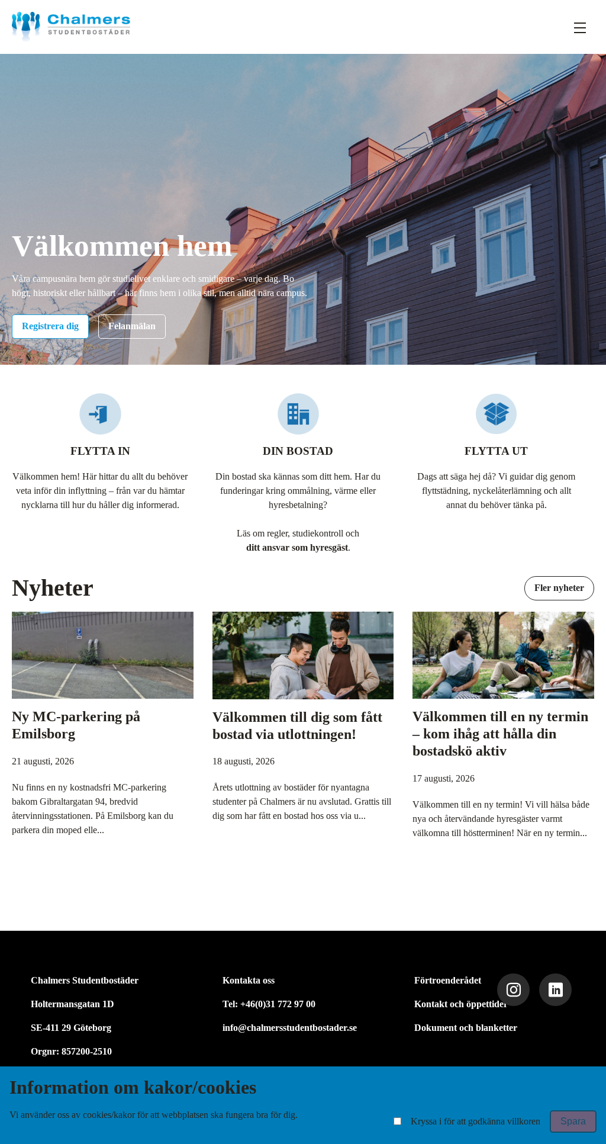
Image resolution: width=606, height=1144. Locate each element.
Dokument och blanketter (465, 1028)
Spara (573, 1121)
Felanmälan (132, 326)
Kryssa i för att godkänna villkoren (475, 1121)
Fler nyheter (559, 588)
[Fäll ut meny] (580, 27)
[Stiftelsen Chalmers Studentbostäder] (71, 27)
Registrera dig (50, 326)
